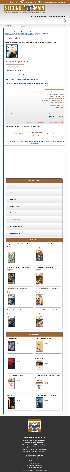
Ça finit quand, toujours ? (43, 338)
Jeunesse (17, 32)
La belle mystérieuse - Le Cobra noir (46, 395)
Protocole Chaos (12, 356)
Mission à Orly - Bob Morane (15, 310)
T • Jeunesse (25, 32)
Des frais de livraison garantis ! (48, 42)
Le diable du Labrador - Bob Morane (18, 267)
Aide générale (13, 192)
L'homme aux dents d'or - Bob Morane (47, 244)
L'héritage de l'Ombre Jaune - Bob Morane (48, 310)
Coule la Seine (11, 395)
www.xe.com (61, 111)
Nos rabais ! (13, 199)
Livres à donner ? (14, 213)
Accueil (11, 186)
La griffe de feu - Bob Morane (44, 267)
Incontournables (14, 219)
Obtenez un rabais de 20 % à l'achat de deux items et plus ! (21, 42)
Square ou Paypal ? (15, 233)
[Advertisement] (19, 160)
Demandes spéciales (15, 226)
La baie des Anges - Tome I (15, 375)
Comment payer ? (14, 206)
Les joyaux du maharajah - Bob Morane (47, 288)
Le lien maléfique (12, 338)
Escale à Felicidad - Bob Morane (17, 288)
